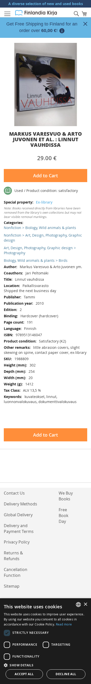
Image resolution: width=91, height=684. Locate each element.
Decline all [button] (66, 674)
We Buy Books (66, 496)
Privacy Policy (17, 542)
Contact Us (14, 493)
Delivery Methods (20, 504)
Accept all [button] (24, 674)
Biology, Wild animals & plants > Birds (35, 260)
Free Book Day (63, 515)
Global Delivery (18, 515)
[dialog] (45, 641)
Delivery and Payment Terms (19, 528)
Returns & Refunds (13, 555)
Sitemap (11, 586)
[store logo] (36, 12)
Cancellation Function (15, 572)
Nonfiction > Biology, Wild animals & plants (40, 227)
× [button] (85, 604)
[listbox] (78, 604)
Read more (64, 624)
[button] (45, 665)
